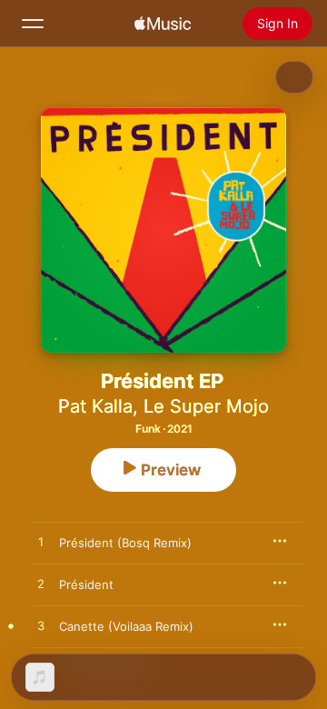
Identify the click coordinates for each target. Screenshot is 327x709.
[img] (162, 23)
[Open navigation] (33, 24)
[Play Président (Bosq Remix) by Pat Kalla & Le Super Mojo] (41, 542)
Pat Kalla (95, 406)
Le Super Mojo (206, 406)
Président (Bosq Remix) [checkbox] (125, 542)
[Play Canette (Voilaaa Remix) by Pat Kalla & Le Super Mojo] (41, 626)
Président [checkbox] (86, 584)
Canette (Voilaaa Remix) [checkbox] (126, 626)
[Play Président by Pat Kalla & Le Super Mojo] (41, 584)
